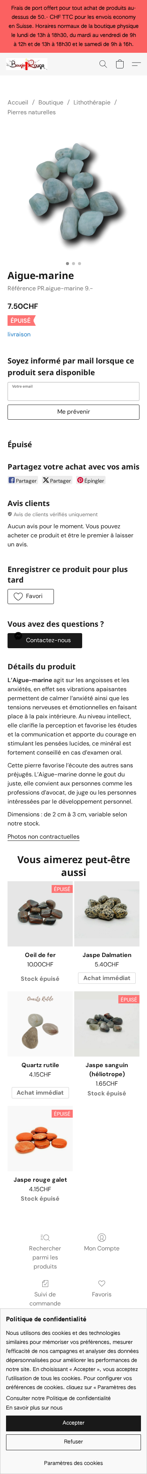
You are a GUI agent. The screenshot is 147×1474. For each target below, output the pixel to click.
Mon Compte (101, 1248)
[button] (28, 64)
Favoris (102, 1294)
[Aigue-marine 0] (73, 192)
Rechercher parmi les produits (45, 1257)
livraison (19, 334)
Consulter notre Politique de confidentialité (58, 1398)
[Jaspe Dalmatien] (106, 913)
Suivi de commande (45, 1298)
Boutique (50, 102)
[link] (73, 1460)
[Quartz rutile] (40, 1024)
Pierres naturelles (32, 112)
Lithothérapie (92, 102)
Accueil (18, 102)
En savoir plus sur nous (34, 1408)
